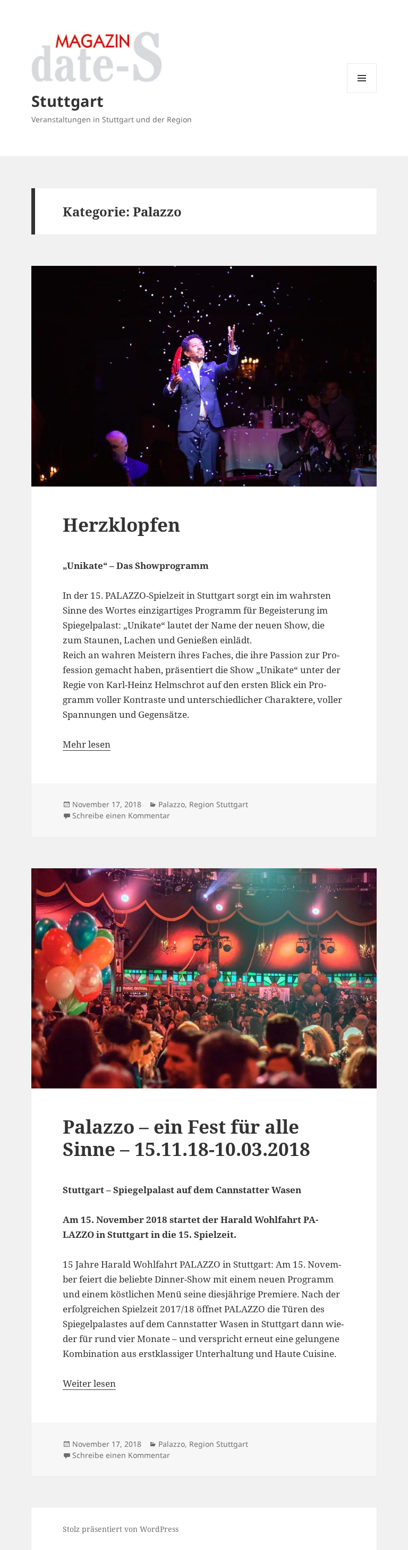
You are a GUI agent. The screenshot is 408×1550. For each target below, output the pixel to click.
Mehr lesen (86, 744)
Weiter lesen (89, 1383)
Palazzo (171, 804)
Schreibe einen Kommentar (121, 815)
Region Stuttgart (218, 804)
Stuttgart (67, 100)
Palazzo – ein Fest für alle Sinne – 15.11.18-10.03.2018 (186, 1137)
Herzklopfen (121, 524)
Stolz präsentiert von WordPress (120, 1529)
